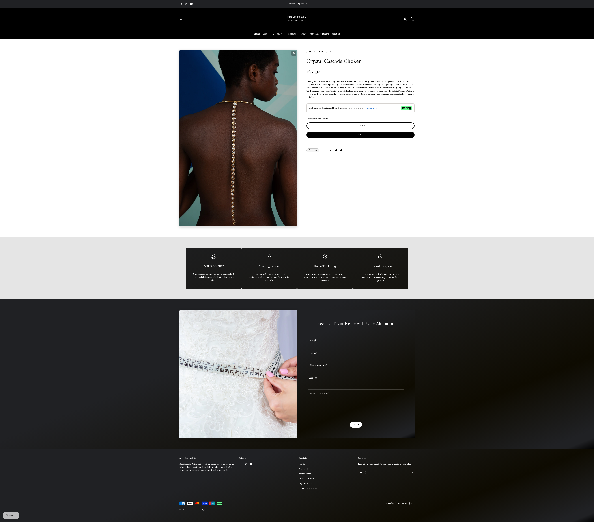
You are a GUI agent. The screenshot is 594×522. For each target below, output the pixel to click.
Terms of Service (306, 478)
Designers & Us (190, 510)
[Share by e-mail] (341, 150)
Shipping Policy (305, 483)
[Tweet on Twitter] (336, 150)
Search (302, 463)
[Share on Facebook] (325, 150)
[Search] (181, 19)
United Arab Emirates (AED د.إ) (399, 503)
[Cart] (413, 19)
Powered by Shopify (202, 510)
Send (354, 424)
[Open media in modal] (293, 53)
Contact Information (308, 488)
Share (314, 150)
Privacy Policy (304, 468)
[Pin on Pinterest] (330, 150)
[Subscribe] (412, 472)
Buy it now (361, 135)
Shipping (309, 119)
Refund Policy (305, 473)
